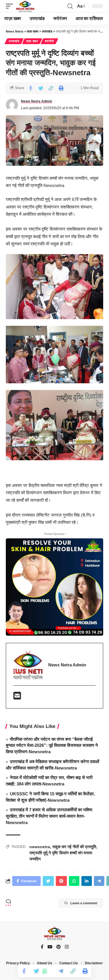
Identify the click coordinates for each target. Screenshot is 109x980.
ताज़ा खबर (32, 41)
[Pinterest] (58, 947)
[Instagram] (67, 947)
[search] (70, 6)
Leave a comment (83, 903)
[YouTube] (49, 947)
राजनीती (49, 41)
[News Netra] (25, 6)
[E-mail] (17, 697)
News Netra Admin (36, 101)
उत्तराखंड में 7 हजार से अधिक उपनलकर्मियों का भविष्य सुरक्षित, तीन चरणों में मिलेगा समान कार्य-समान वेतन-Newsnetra (49, 816)
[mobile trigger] (11, 6)
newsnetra (39, 846)
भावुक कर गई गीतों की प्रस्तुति (74, 846)
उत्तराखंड (14, 41)
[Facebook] (42, 947)
